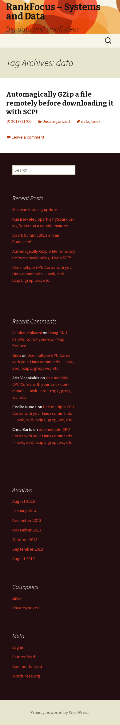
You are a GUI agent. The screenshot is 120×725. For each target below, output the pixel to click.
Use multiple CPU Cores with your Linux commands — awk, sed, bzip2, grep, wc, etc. (42, 274)
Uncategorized (56, 121)
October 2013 (25, 539)
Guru (16, 355)
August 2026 (23, 501)
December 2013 (26, 520)
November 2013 (26, 530)
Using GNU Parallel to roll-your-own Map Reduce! (39, 339)
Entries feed (23, 657)
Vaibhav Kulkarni (27, 332)
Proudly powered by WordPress (60, 712)
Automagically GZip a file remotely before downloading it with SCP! (60, 103)
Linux (95, 121)
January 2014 (24, 511)
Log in (17, 647)
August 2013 (23, 558)
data (85, 121)
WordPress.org (26, 676)
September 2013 (27, 549)
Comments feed (27, 666)
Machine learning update (34, 209)
